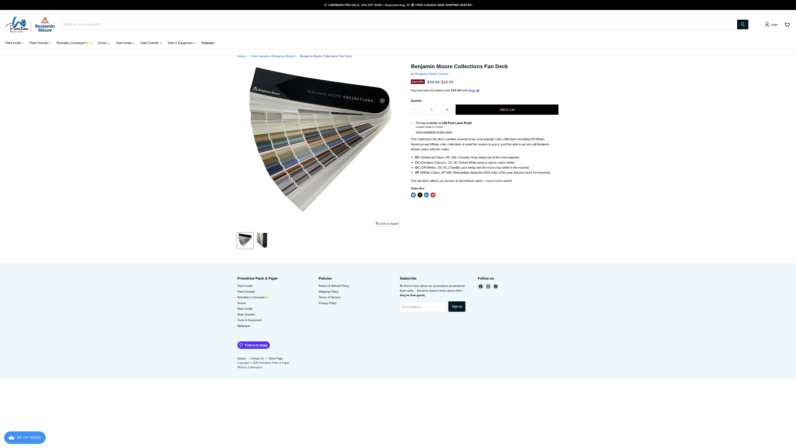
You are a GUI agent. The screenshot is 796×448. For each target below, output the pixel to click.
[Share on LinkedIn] (426, 194)
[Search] (742, 24)
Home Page (275, 358)
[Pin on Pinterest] (433, 194)
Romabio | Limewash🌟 (73, 43)
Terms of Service (330, 297)
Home (241, 56)
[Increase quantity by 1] (447, 109)
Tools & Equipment (180, 43)
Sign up (457, 306)
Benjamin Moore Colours (432, 73)
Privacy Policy (328, 303)
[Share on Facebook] (413, 194)
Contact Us (257, 358)
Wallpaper (208, 43)
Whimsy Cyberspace (249, 367)
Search (241, 358)
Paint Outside (39, 43)
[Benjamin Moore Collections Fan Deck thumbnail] (245, 241)
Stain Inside (124, 43)
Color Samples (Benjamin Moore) (272, 56)
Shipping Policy (329, 291)
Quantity (416, 100)
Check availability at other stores (434, 132)
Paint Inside (13, 43)
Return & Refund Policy (334, 285)
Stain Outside (149, 43)
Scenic (103, 43)
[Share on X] (419, 194)
